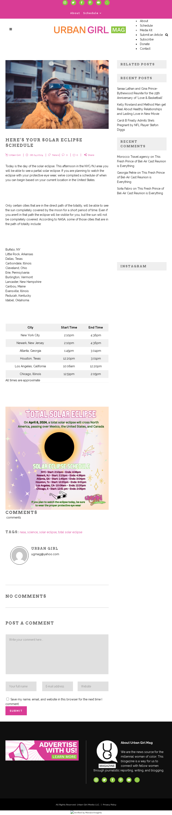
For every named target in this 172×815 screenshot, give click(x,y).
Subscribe (147, 39)
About (75, 13)
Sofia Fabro (124, 188)
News (55, 155)
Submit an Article (151, 34)
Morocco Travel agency (133, 156)
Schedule (91, 13)
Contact (145, 48)
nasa (23, 532)
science (32, 532)
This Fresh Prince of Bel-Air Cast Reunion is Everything (141, 161)
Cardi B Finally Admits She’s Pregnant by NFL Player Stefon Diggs (137, 125)
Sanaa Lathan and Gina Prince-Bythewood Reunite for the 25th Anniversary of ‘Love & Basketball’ (140, 93)
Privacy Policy (109, 804)
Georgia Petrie (126, 172)
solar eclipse (48, 532)
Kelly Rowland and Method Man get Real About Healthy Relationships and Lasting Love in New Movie (141, 109)
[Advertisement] (142, 231)
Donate (145, 44)
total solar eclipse (70, 532)
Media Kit (146, 30)
